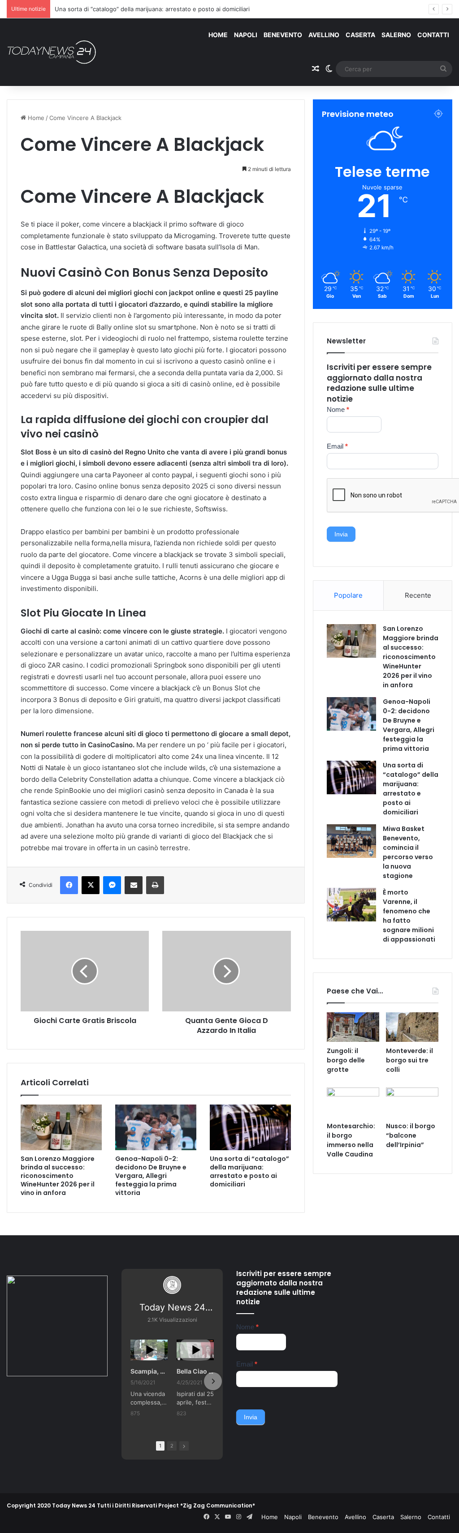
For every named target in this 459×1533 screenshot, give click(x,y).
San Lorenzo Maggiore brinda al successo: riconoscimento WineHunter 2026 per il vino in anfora (58, 1175)
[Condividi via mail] (134, 885)
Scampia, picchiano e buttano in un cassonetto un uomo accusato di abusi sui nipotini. (149, 1371)
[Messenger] (112, 885)
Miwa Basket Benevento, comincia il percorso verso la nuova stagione (408, 852)
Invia (341, 534)
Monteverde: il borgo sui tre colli (409, 1060)
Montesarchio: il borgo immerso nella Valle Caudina (351, 1140)
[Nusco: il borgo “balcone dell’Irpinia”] (412, 1102)
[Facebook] (69, 885)
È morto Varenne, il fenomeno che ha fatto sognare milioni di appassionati (409, 916)
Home (218, 35)
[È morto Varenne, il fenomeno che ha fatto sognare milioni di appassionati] (351, 904)
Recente (418, 595)
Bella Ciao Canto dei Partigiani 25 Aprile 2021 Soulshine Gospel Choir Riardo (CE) (195, 1371)
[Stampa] (155, 885)
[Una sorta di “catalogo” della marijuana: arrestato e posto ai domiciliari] (250, 1127)
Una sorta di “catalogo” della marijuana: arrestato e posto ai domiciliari (152, 9)
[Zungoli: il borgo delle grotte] (353, 1027)
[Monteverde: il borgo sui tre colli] (412, 1027)
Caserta (360, 35)
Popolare (348, 595)
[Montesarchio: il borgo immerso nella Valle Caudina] (353, 1102)
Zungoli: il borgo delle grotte (346, 1060)
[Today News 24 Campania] (51, 51)
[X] (91, 885)
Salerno (396, 35)
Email (337, 446)
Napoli (245, 35)
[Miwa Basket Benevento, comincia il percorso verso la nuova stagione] (351, 841)
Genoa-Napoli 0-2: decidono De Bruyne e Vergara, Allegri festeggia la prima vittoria (150, 1175)
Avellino (323, 35)
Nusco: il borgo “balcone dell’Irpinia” (410, 1135)
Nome (338, 409)
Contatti (433, 35)
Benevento (283, 35)
